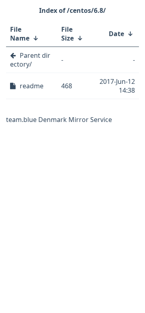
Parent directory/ (30, 60)
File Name (19, 34)
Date (116, 33)
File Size (67, 34)
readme (32, 85)
